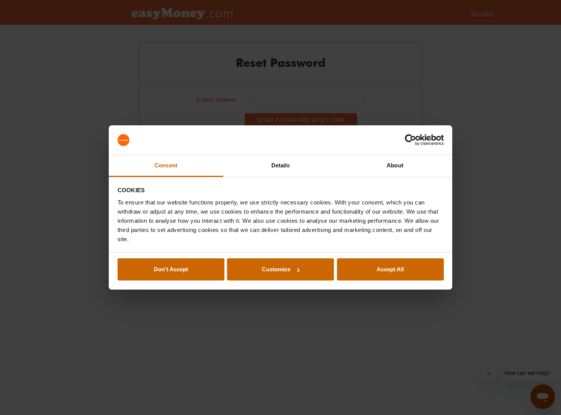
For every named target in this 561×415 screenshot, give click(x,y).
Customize (276, 269)
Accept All (390, 269)
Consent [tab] (166, 165)
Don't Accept (171, 269)
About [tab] (395, 165)
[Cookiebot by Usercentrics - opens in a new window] (410, 140)
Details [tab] (280, 165)
